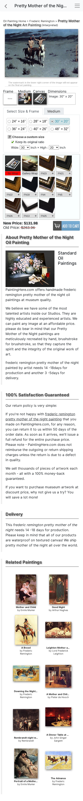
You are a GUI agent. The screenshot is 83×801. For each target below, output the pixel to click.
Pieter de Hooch (60, 697)
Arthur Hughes (60, 610)
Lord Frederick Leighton (60, 652)
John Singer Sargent (60, 739)
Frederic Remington (41, 21)
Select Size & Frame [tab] (23, 111)
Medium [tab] (53, 111)
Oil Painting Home (14, 21)
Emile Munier (28, 610)
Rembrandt (28, 740)
